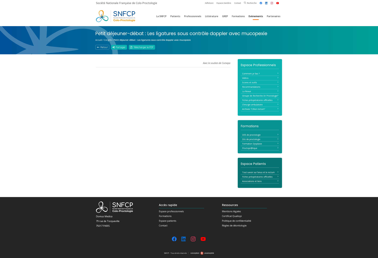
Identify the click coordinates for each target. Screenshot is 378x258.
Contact (237, 3)
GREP (225, 16)
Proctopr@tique (249, 148)
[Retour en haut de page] (373, 255)
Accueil (98, 40)
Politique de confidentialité (236, 220)
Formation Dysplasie (252, 143)
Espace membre (224, 3)
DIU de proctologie (251, 139)
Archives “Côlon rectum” (253, 109)
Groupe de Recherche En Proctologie (259, 95)
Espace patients (167, 220)
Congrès (108, 40)
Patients (175, 16)
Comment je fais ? (251, 73)
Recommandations (251, 86)
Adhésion (209, 3)
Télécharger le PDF (143, 47)
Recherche (252, 3)
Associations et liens (252, 181)
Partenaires (273, 16)
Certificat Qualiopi (232, 216)
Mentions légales (231, 211)
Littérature (211, 16)
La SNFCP (161, 16)
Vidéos (245, 78)
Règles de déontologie (234, 225)
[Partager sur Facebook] (261, 3)
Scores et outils (249, 82)
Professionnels (192, 16)
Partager (120, 47)
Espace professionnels (171, 211)
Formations (238, 16)
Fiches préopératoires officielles (257, 100)
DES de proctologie (251, 134)
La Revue (246, 91)
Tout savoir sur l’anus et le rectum (258, 172)
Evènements (256, 16)
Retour (103, 47)
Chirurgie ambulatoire (252, 104)
